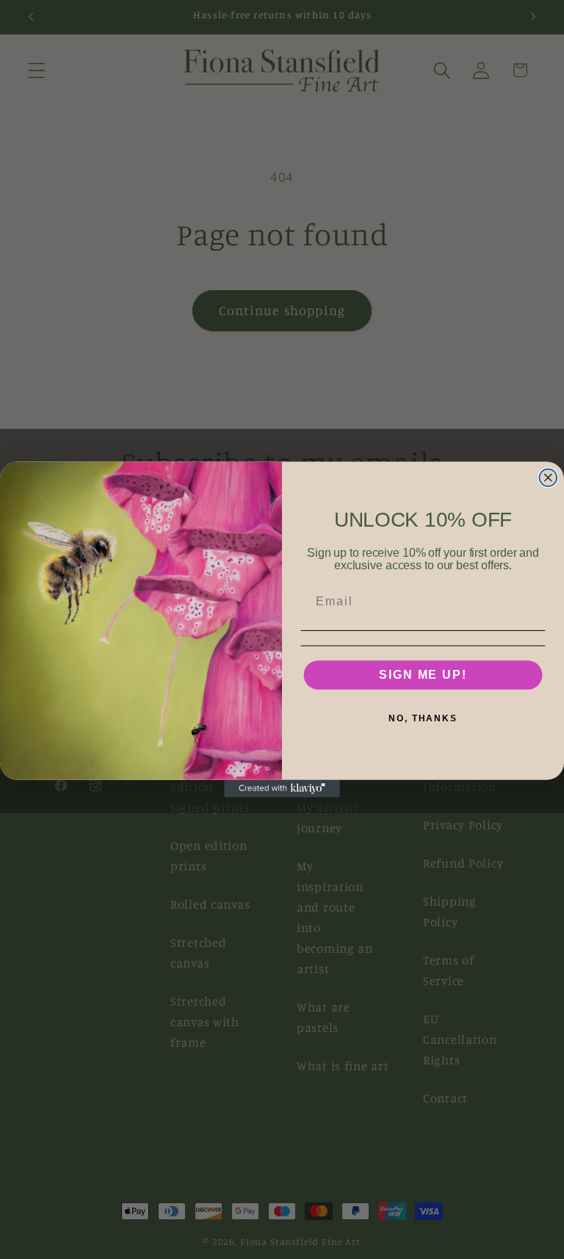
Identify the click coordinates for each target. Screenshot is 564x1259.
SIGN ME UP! (422, 674)
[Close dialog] (548, 477)
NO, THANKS (423, 718)
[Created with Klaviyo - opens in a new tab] (282, 789)
